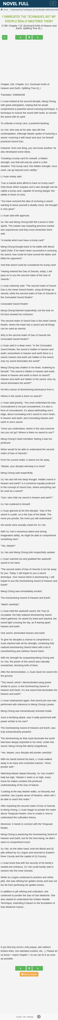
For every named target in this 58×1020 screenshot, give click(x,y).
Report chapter (30, 974)
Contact (19, 1017)
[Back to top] (39, 1017)
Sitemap (30, 1017)
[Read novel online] (16, 3)
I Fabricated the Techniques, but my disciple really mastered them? (29, 19)
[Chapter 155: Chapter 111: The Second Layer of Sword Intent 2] (20, 37)
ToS (24, 1017)
